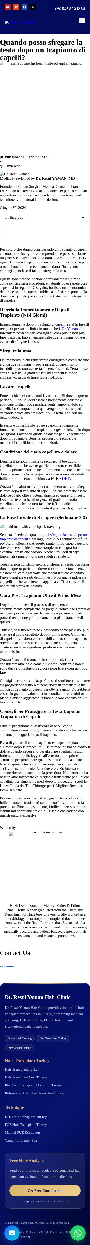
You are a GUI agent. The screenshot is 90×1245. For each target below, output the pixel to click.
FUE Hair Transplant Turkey (26, 1125)
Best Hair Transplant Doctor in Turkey (33, 1085)
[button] (83, 217)
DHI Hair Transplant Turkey (26, 1117)
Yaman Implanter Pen (21, 1140)
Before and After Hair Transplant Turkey (35, 1093)
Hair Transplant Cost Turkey (26, 1077)
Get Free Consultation (45, 1191)
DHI (65, 478)
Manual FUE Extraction (22, 1132)
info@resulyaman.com (70, 3)
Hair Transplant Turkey (22, 1069)
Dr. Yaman (70, 329)
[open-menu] (82, 20)
